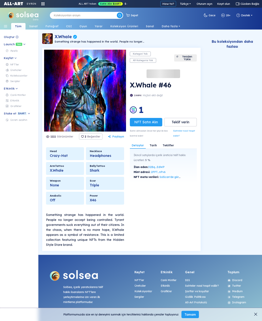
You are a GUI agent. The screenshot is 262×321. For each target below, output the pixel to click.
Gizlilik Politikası (195, 297)
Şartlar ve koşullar (197, 291)
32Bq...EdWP (156, 167)
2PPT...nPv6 (158, 172)
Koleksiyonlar (143, 291)
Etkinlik (165, 285)
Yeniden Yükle (187, 58)
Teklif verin (180, 122)
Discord (237, 280)
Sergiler (139, 297)
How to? (168, 4)
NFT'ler (139, 280)
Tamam (190, 314)
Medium (237, 291)
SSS (187, 280)
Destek (245, 15)
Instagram (239, 302)
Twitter (236, 285)
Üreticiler (140, 285)
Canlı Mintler (169, 280)
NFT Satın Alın (146, 122)
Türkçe (184, 4)
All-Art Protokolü (196, 302)
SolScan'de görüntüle (173, 177)
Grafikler (166, 291)
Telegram (238, 297)
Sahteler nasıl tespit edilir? (184, 133)
